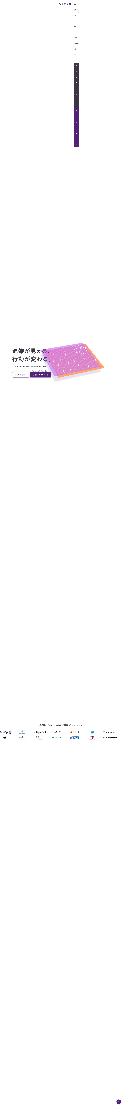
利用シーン (75, 13)
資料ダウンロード (76, 85)
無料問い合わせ (76, 127)
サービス (75, 32)
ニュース (76, 57)
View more (102, 1103)
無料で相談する (21, 375)
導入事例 (76, 46)
